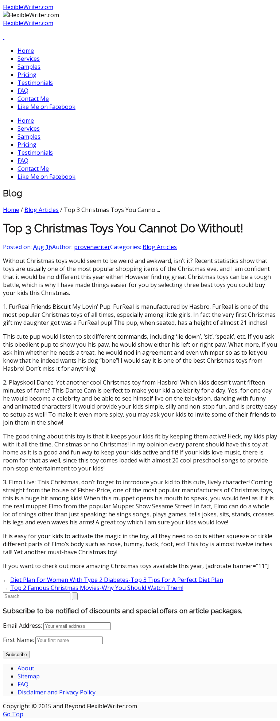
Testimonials (35, 83)
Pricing (27, 75)
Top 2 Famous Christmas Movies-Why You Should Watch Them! (96, 588)
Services (29, 59)
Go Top (13, 714)
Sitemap (29, 676)
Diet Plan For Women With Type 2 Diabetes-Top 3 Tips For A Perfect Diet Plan (116, 580)
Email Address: (22, 626)
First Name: (18, 640)
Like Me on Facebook (46, 107)
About (26, 668)
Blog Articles (41, 210)
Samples (29, 67)
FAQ (23, 91)
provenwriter (92, 247)
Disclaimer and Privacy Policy (57, 692)
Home (26, 51)
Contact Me (33, 99)
